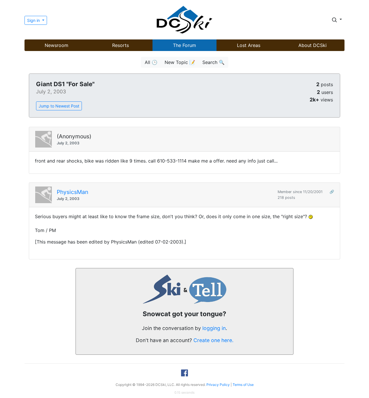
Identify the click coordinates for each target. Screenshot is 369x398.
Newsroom (56, 45)
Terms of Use (243, 384)
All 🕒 (151, 62)
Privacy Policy (218, 384)
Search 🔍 (213, 62)
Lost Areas (248, 45)
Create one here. (213, 340)
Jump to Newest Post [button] (59, 105)
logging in (214, 328)
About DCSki (312, 45)
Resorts (120, 45)
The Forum (184, 45)
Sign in (34, 20)
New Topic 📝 (180, 62)
